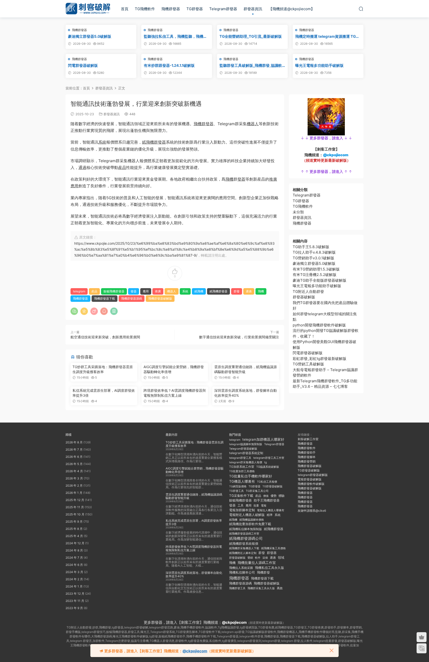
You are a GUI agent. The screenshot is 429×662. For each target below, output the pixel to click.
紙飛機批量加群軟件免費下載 (250, 524)
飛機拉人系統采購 (241, 568)
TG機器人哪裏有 (242, 481)
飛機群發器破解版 (160, 298)
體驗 (282, 496)
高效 (280, 588)
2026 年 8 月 (74, 442)
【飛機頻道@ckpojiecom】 (292, 8)
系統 (102, 142)
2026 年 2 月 (74, 485)
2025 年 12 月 (75, 500)
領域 (281, 557)
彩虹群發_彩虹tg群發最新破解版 (319, 358)
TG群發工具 (236, 491)
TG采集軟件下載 (241, 496)
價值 (266, 496)
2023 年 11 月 (75, 601)
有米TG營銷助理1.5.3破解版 (316, 269)
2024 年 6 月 (74, 565)
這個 (265, 557)
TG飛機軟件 (145, 8)
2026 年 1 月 (74, 493)
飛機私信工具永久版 (269, 568)
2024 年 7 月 (74, 557)
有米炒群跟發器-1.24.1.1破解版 (169, 65)
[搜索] (360, 8)
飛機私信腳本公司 (242, 572)
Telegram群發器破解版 (243, 448)
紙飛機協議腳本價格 (251, 519)
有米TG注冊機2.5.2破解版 (314, 274)
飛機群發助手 (307, 452)
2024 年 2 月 (74, 579)
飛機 (229, 179)
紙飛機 (198, 291)
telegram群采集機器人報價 (245, 462)
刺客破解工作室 (308, 439)
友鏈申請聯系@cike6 (312, 510)
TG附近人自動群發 (308, 291)
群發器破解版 (304, 297)
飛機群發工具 (237, 588)
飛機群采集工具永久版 (261, 588)
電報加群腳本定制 (242, 510)
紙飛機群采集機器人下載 (244, 548)
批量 (256, 505)
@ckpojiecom (234, 622)
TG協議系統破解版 (267, 466)
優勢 (274, 496)
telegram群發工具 (240, 458)
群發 (237, 291)
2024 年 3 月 (74, 572)
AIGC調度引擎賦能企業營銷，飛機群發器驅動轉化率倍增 (173, 369)
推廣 (273, 179)
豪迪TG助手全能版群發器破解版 (319, 280)
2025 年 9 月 (74, 521)
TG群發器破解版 (272, 486)
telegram (79, 291)
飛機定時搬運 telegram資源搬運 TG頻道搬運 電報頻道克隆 (327, 36)
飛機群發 (263, 572)
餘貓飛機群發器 (114, 291)
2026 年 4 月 (74, 471)
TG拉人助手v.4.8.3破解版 (314, 252)
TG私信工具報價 (267, 481)
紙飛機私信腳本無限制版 (245, 529)
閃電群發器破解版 (83, 65)
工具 (241, 505)
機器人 (253, 123)
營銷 (250, 557)
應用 (74, 185)
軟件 (257, 557)
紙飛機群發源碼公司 (246, 538)
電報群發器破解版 (310, 479)
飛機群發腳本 (307, 457)
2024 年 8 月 (74, 550)
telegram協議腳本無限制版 (245, 444)
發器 (241, 179)
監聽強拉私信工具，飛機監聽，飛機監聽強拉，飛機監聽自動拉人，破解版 (175, 36)
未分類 (298, 212)
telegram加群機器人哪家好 (263, 439)
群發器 (272, 553)
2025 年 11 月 (75, 507)
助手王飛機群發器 (267, 500)
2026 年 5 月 (74, 464)
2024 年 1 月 (74, 586)
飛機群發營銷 (307, 461)
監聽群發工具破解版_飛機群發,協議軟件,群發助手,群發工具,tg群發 (250, 65)
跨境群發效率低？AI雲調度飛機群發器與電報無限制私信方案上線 (174, 392)
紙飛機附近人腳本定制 (242, 553)
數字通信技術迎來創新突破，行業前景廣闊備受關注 (239, 337)
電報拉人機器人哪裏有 (270, 510)
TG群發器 (194, 8)
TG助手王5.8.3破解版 (311, 246)
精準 (270, 515)
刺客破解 (88, 8)
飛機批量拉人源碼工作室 (257, 562)
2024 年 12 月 (75, 543)
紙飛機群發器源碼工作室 (244, 533)
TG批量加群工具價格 (242, 471)
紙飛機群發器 (154, 142)
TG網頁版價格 (238, 486)
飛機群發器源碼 (131, 298)
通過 (82, 167)
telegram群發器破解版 (313, 475)
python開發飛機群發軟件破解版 (319, 325)
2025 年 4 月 (74, 536)
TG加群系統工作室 (241, 466)
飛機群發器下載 (104, 298)
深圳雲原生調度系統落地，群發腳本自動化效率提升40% (245, 392)
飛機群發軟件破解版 (311, 484)
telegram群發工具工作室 (268, 458)
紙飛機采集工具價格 (273, 548)
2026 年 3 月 (74, 478)
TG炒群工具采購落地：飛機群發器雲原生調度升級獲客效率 (102, 369)
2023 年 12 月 (75, 593)
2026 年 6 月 (74, 457)
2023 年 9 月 (74, 608)
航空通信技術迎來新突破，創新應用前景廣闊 (105, 337)
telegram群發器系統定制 (246, 453)
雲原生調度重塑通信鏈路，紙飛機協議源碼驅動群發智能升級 (245, 369)
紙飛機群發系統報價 (243, 543)
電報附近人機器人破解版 (247, 515)
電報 (263, 505)
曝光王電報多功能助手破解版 (319, 65)
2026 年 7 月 (74, 449)
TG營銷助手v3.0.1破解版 (313, 258)
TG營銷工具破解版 (308, 364)
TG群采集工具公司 (257, 491)
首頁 (124, 8)
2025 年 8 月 (74, 529)
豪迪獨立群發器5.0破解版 (89, 36)
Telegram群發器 (223, 8)
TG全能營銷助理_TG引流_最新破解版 (250, 36)
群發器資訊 (253, 8)
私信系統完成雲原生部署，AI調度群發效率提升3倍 (103, 392)
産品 (122, 167)
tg (265, 462)
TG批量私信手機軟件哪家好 (250, 476)
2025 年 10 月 (75, 514)
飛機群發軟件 (307, 448)
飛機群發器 (170, 8)
